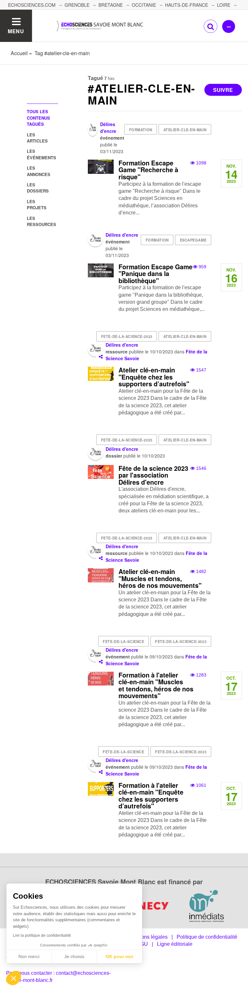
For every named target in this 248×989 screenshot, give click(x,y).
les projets (36, 204)
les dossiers (38, 188)
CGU (142, 944)
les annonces (38, 171)
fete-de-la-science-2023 (126, 336)
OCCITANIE (144, 5)
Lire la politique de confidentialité (42, 935)
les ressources (41, 221)
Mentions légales (148, 937)
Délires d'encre (108, 127)
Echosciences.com (32, 5)
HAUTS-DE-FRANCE (186, 5)
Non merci (28, 956)
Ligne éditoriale (174, 944)
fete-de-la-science (123, 641)
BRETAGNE (110, 5)
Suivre (223, 90)
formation (140, 129)
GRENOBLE (77, 5)
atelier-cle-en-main (185, 129)
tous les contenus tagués (38, 117)
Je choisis (74, 956)
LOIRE (223, 5)
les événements (41, 154)
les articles (37, 138)
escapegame (193, 239)
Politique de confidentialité (207, 937)
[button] (13, 978)
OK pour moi (119, 956)
